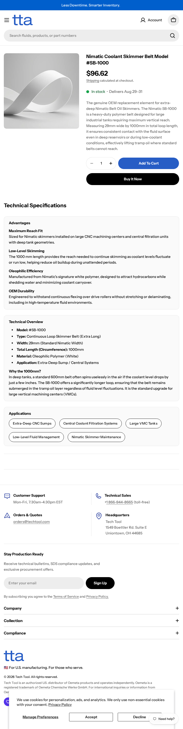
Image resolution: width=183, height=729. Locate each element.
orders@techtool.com (31, 521)
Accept (91, 717)
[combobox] (91, 36)
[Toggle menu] (7, 20)
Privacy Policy (60, 704)
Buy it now (133, 179)
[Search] (172, 35)
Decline (139, 717)
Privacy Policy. (97, 596)
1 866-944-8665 (119, 502)
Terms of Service (66, 596)
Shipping (92, 80)
